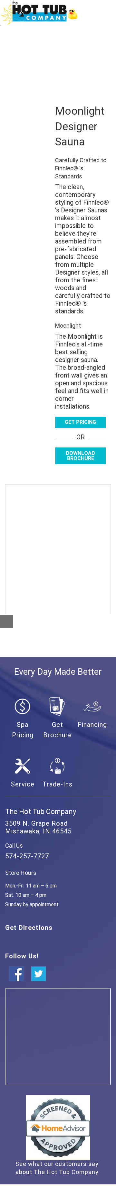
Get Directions (29, 928)
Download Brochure (80, 455)
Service (22, 784)
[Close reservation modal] (6, 621)
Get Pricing (80, 422)
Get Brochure (57, 730)
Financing (92, 725)
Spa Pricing (23, 730)
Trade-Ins (57, 784)
